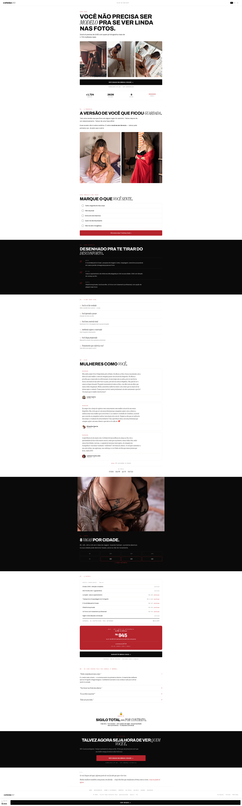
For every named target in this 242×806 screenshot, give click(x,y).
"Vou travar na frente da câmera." (91, 688)
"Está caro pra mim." (86, 700)
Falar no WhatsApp (123, 3)
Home (90, 790)
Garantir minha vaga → (121, 654)
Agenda (143, 790)
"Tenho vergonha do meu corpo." (90, 674)
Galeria (136, 790)
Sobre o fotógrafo (110, 790)
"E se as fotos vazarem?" (87, 694)
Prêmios (121, 790)
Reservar (150, 790)
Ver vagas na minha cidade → (121, 82)
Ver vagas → (125, 802)
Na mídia (128, 790)
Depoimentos (98, 790)
